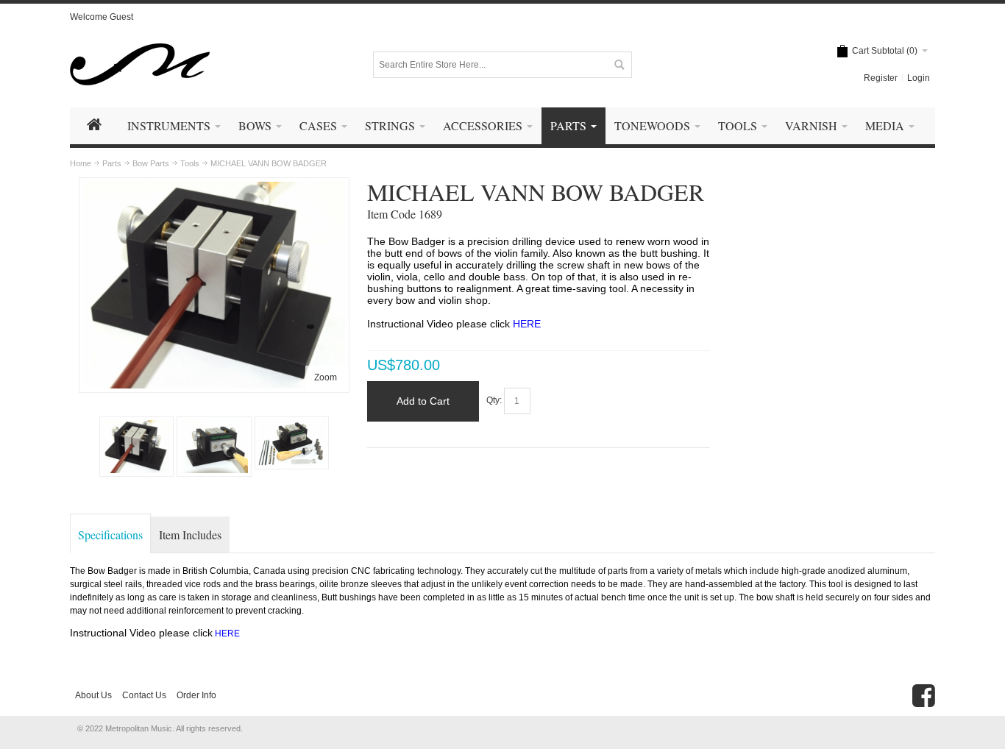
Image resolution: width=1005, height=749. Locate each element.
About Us (93, 695)
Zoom (325, 377)
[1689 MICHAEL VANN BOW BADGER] (214, 188)
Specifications (110, 534)
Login (918, 78)
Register (881, 78)
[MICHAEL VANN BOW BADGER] (214, 446)
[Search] (619, 65)
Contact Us (144, 695)
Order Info (196, 695)
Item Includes (190, 534)
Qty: (494, 401)
